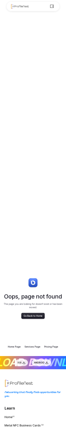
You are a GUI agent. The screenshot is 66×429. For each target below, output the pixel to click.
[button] (52, 6)
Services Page (32, 346)
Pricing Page (51, 346)
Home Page (14, 346)
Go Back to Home (33, 315)
